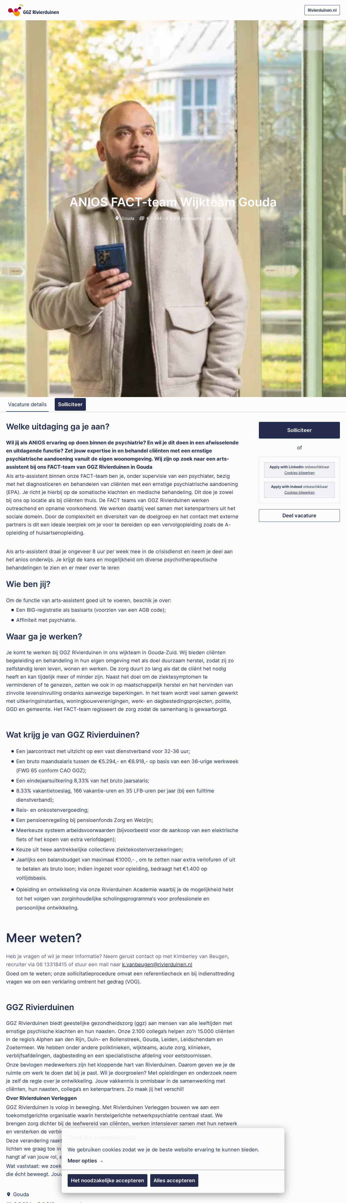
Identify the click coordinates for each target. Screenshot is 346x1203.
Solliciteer (299, 430)
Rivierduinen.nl (322, 10)
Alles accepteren (174, 1180)
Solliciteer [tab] (70, 404)
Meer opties (82, 1161)
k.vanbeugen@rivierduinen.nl (157, 964)
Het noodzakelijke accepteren (107, 1180)
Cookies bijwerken (299, 472)
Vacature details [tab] (27, 404)
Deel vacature (299, 515)
